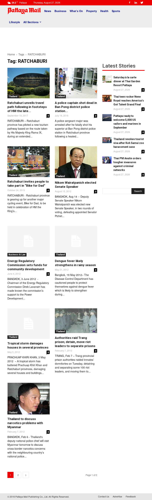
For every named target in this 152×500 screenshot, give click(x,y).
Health (104, 11)
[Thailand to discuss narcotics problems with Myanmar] (28, 398)
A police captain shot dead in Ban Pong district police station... (76, 107)
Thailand (13, 96)
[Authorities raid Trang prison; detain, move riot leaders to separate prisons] (76, 320)
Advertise (117, 496)
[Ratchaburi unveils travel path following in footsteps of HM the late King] (28, 83)
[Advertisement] (76, 38)
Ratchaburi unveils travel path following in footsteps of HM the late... (27, 107)
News (47, 11)
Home (11, 54)
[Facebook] (129, 2)
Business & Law (17, 254)
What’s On (76, 11)
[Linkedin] (135, 2)
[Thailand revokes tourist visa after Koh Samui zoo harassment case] (107, 140)
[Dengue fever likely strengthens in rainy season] (76, 241)
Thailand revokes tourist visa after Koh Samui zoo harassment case (128, 143)
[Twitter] (142, 2)
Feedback (131, 496)
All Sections (31, 22)
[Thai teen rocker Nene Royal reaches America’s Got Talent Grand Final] (107, 98)
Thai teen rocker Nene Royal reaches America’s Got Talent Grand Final (128, 100)
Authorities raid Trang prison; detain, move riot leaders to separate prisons (75, 342)
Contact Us (103, 496)
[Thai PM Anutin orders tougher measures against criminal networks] (107, 160)
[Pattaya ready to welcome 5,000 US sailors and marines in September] (107, 117)
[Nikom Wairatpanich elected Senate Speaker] (76, 162)
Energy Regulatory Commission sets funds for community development (27, 265)
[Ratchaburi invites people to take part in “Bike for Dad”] (28, 161)
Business (60, 11)
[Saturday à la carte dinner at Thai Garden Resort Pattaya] (107, 79)
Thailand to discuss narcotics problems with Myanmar (25, 423)
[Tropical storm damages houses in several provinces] (28, 323)
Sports (116, 11)
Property (91, 11)
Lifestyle (14, 22)
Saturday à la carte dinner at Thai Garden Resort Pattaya (126, 81)
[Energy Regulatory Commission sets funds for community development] (28, 241)
